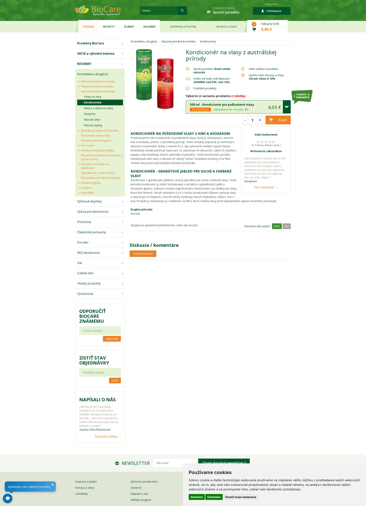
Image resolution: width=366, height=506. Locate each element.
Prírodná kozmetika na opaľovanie (95, 166)
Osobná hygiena (91, 183)
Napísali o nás (139, 494)
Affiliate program (141, 500)
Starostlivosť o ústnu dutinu (98, 173)
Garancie (136, 487)
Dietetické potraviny (91, 232)
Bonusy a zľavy (84, 487)
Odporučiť (112, 339)
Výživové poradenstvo (144, 481)
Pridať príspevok (143, 253)
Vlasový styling (93, 125)
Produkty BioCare (90, 43)
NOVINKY (84, 64)
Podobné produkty (204, 88)
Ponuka (88, 26)
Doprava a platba (183, 26)
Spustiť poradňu (226, 12)
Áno (277, 226)
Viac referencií (264, 187)
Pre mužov (87, 145)
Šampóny (90, 114)
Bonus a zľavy (226, 26)
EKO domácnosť (88, 253)
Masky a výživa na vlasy (98, 108)
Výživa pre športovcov (93, 211)
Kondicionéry (93, 102)
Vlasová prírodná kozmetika (98, 91)
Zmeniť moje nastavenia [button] (240, 497)
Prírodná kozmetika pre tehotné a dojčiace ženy (101, 157)
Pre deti (82, 242)
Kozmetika (87, 192)
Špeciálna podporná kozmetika (100, 130)
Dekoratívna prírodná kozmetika (100, 178)
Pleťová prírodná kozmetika (98, 81)
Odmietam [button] (214, 497)
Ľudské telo (85, 273)
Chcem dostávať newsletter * (224, 463)
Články (129, 26)
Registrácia (272, 4)
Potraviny (84, 222)
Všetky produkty (89, 283)
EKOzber (150, 26)
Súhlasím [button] (197, 497)
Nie (286, 226)
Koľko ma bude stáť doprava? (211, 78)
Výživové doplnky (89, 201)
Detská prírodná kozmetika (97, 150)
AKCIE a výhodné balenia (95, 53)
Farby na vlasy (92, 96)
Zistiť (115, 380)
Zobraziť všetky (106, 436)
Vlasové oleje (92, 119)
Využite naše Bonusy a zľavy (266, 76)
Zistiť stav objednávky (94, 360)
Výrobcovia (85, 294)
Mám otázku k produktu (263, 69)
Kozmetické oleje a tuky (95, 135)
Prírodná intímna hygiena (96, 140)
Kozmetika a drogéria (92, 74)
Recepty (109, 26)
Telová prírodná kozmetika (97, 86)
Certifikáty (81, 494)
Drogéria (86, 187)
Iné (79, 263)
